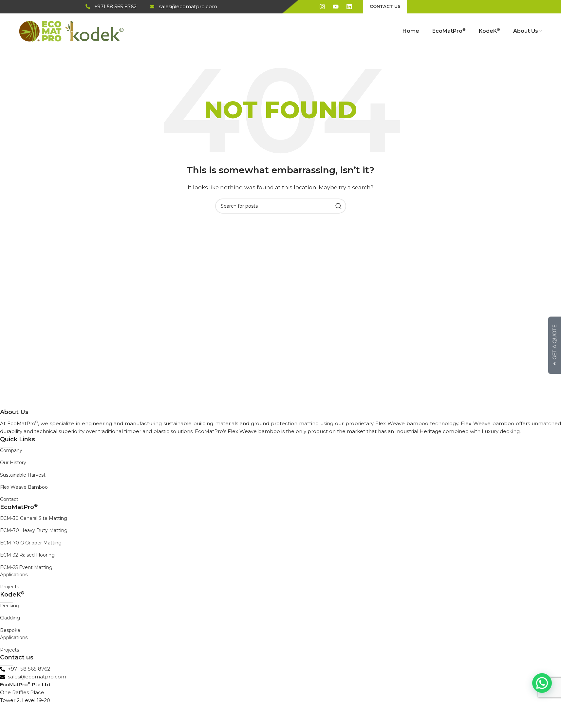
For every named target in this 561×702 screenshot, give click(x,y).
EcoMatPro (19, 507)
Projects (9, 587)
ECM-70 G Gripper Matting (31, 543)
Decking (9, 606)
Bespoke (10, 630)
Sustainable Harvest (23, 475)
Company (11, 450)
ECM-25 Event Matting (26, 567)
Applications (14, 575)
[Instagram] (322, 6)
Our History (13, 462)
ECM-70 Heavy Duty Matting (33, 530)
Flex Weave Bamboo (24, 487)
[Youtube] (336, 6)
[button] (542, 683)
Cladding (10, 618)
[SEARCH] (338, 206)
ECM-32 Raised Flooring (27, 555)
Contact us (16, 657)
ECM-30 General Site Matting (33, 518)
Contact (9, 499)
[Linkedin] (349, 6)
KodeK (12, 594)
